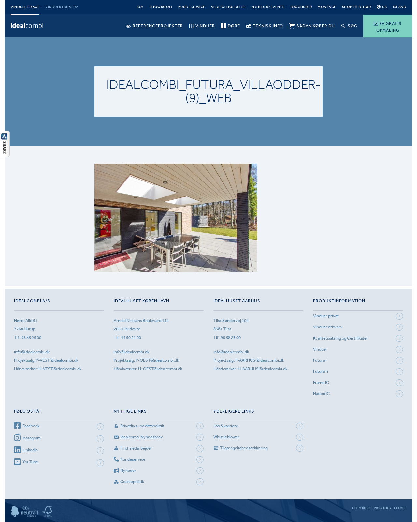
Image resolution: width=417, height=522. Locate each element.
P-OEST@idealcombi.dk (157, 360)
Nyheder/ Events (268, 7)
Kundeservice (191, 7)
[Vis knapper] (5, 155)
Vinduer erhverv (61, 7)
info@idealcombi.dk (32, 351)
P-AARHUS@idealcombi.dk (259, 360)
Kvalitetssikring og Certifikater (340, 338)
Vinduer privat (25, 7)
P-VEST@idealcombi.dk (57, 360)
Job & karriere (225, 425)
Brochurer (301, 7)
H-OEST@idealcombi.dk (160, 368)
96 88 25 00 (31, 337)
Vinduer (320, 349)
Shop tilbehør (356, 7)
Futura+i (320, 371)
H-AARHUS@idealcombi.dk (262, 368)
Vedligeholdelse (228, 7)
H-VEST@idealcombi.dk (59, 368)
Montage (327, 7)
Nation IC (321, 393)
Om (140, 7)
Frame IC (321, 382)
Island (399, 7)
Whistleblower (226, 436)
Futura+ (320, 360)
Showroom (161, 7)
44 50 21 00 (131, 337)
